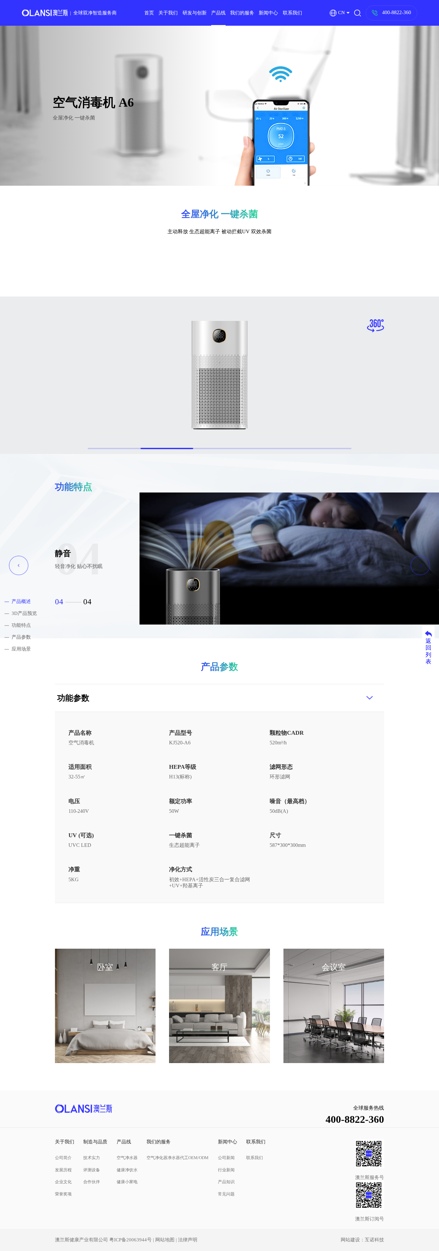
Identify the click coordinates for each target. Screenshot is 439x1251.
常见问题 (226, 1194)
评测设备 (91, 1169)
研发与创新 (195, 12)
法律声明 (187, 1239)
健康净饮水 (127, 1169)
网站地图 (165, 1239)
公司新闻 (226, 1157)
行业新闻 (226, 1169)
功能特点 (21, 625)
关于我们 (168, 12)
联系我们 (292, 12)
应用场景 (21, 649)
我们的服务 (242, 12)
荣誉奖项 (63, 1194)
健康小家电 (127, 1181)
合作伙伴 (91, 1181)
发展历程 (63, 1169)
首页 (149, 12)
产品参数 (21, 637)
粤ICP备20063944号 (130, 1239)
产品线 (218, 12)
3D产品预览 (24, 613)
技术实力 (91, 1157)
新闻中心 (268, 12)
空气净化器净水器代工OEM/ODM (178, 1157)
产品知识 (226, 1181)
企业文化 (63, 1181)
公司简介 (63, 1157)
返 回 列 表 (428, 651)
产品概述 (21, 601)
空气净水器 (127, 1157)
